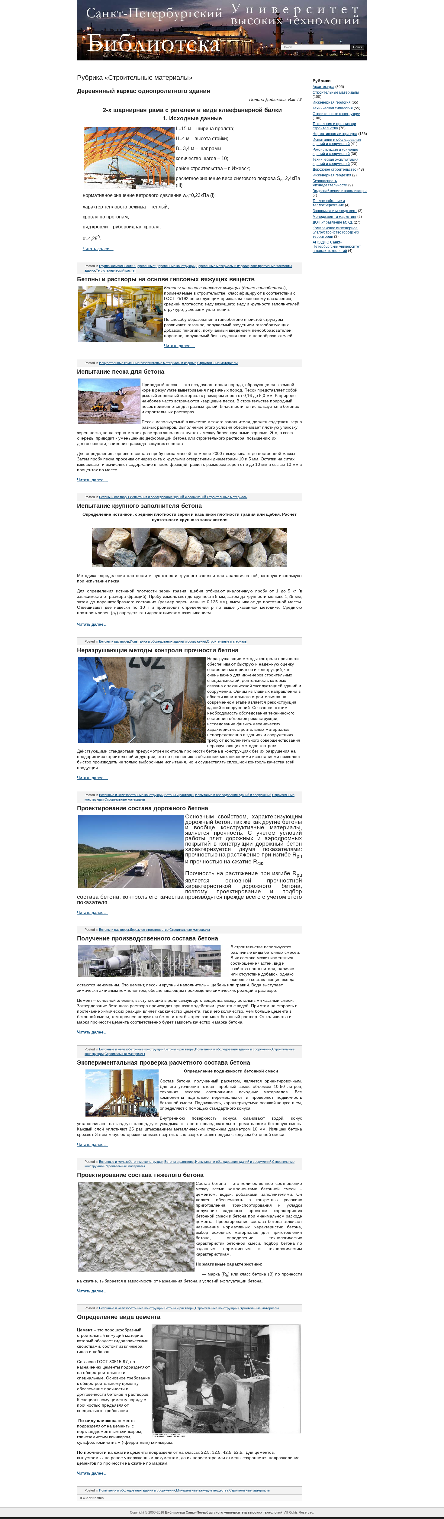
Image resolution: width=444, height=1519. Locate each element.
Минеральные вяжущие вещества (202, 1490)
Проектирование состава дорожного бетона (142, 808)
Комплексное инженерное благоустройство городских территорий (336, 232)
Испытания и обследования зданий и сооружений (168, 497)
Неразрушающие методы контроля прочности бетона (157, 650)
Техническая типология (333, 108)
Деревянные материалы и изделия (222, 266)
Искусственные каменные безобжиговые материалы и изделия (147, 363)
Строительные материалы (217, 363)
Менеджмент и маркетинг (334, 216)
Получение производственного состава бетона (147, 938)
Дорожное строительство (149, 929)
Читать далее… (98, 248)
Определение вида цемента (118, 1317)
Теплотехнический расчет (116, 270)
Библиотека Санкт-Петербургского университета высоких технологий (223, 1512)
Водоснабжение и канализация (340, 191)
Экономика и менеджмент (335, 211)
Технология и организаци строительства (334, 126)
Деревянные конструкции (175, 266)
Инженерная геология (332, 102)
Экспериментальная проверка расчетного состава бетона (163, 1062)
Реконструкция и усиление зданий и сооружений (335, 151)
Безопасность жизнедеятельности (330, 183)
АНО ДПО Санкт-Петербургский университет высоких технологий (337, 246)
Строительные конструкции (216, 1308)
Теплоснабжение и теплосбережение (329, 203)
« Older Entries (92, 1498)
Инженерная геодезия (332, 175)
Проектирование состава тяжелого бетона (140, 1175)
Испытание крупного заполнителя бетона (139, 505)
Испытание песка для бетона (120, 371)
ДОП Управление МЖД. (333, 222)
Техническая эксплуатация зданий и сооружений (336, 161)
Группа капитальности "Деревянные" (127, 266)
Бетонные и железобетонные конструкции (131, 795)
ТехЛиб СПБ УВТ (220, 29)
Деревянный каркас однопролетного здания (143, 91)
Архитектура (323, 87)
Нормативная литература (335, 134)
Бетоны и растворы (114, 497)
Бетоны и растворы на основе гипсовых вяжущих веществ (166, 279)
